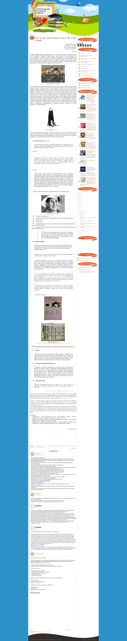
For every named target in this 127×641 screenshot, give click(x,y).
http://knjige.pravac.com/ (66, 398)
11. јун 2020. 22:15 (37, 507)
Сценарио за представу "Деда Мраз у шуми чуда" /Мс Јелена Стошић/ (91, 115)
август (81, 233)
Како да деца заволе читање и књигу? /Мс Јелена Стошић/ (91, 105)
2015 (80, 209)
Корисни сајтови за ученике (85, 85)
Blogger (93, 271)
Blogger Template (33, 639)
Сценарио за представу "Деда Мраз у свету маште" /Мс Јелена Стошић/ (91, 96)
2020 (80, 197)
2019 (80, 199)
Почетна (50, 629)
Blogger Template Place (41, 639)
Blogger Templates (49, 639)
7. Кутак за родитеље (41, 447)
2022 (80, 195)
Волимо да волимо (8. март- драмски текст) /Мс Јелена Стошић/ (91, 124)
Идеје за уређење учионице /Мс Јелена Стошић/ (91, 143)
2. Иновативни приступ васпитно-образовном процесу (48, 446)
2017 (80, 204)
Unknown (37, 453)
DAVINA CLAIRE (39, 553)
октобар (81, 215)
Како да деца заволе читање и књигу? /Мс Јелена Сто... (87, 227)
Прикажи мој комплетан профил (83, 260)
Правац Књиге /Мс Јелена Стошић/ (86, 221)
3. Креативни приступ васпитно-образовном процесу (88, 59)
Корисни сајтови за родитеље (85, 87)
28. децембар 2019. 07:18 (39, 495)
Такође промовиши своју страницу (83, 269)
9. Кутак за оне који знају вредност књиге (87, 73)
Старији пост (69, 629)
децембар (81, 211)
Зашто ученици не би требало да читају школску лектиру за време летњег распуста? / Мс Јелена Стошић (91, 169)
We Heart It (57, 129)
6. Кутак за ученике (83, 66)
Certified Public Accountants (92, 639)
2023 (80, 192)
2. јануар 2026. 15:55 (38, 528)
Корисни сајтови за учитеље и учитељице (87, 83)
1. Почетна (82, 53)
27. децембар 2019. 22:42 (39, 454)
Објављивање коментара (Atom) (43, 631)
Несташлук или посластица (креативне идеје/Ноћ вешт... (88, 218)
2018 (80, 202)
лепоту (31, 57)
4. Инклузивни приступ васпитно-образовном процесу (86, 62)
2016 (80, 206)
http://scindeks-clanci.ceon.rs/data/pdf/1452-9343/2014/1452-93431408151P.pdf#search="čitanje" (53, 347)
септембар (82, 230)
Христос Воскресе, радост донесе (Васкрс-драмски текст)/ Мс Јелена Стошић (91, 178)
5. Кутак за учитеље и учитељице (86, 64)
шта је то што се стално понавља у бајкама (55, 276)
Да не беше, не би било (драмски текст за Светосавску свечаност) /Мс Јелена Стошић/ (90, 134)
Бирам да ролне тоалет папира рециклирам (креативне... (87, 224)
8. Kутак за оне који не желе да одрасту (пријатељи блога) (87, 71)
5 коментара (73, 448)
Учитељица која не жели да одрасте (43, 11)
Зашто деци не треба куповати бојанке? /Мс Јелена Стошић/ (90, 151)
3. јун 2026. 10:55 (37, 554)
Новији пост (32, 629)
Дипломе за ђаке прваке (90, 160)
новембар (81, 213)
